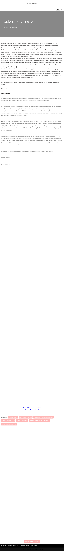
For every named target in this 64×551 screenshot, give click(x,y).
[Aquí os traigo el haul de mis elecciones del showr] (47, 523)
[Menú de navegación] (58, 9)
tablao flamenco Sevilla (9, 424)
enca (33, 407)
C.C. (7, 27)
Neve (22, 549)
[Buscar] (61, 9)
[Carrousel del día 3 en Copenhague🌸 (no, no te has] (16, 461)
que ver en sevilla (22, 420)
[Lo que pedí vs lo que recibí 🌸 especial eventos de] (47, 461)
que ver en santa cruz (8, 420)
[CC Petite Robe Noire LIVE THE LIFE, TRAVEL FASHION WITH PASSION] (32, 3)
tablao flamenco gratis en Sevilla (39, 420)
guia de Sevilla (13, 417)
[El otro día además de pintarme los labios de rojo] (47, 492)
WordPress (39, 549)
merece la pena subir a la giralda (43, 417)
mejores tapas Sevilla (25, 417)
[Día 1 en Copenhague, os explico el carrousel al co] (16, 492)
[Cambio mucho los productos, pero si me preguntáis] (16, 523)
